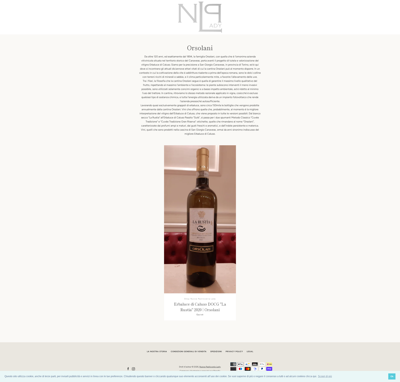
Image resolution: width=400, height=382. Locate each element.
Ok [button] (391, 376)
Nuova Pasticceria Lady (210, 367)
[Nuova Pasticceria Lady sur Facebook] (128, 368)
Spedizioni (216, 351)
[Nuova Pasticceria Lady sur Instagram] (133, 368)
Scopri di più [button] (325, 376)
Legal (250, 351)
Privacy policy (234, 351)
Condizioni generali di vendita (189, 351)
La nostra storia (157, 351)
